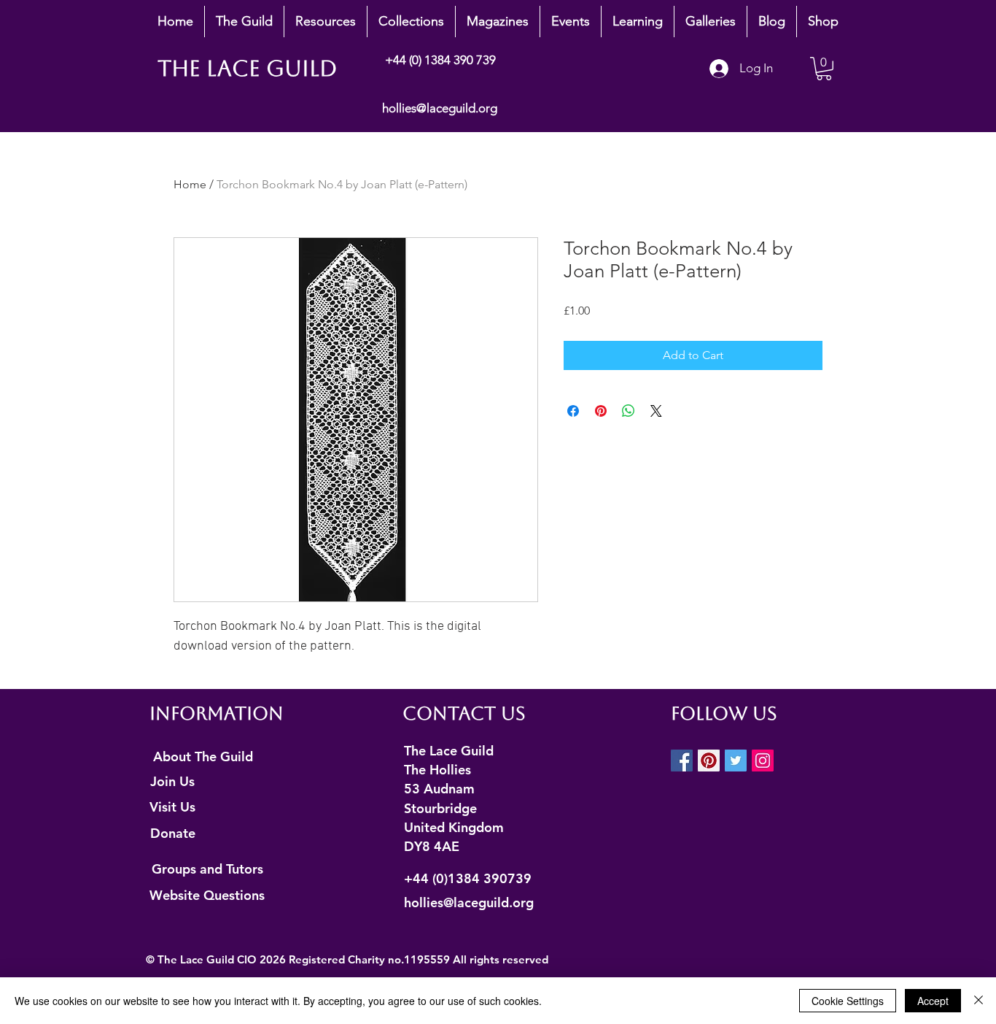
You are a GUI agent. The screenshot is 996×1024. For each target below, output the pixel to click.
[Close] (978, 1000)
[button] (244, 21)
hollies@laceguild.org (439, 108)
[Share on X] (656, 411)
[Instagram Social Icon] (763, 760)
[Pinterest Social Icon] (709, 760)
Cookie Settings (848, 1000)
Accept (933, 1000)
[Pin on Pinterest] (601, 411)
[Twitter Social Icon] (736, 760)
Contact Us (464, 713)
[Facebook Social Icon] (682, 760)
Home (190, 184)
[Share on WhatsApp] (628, 411)
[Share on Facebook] (573, 411)
